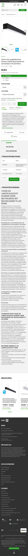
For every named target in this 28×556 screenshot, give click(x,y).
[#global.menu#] (25, 5)
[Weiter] (26, 49)
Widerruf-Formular (5, 469)
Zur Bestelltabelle (11, 100)
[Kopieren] (11, 66)
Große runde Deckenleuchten (7, 510)
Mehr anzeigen (14, 179)
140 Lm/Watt (19, 173)
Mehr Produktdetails (7, 128)
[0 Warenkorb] (21, 5)
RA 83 (17, 181)
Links (2, 484)
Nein (17, 177)
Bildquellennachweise (5, 480)
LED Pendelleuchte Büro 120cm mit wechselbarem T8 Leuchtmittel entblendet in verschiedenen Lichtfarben (9, 400)
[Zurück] (3, 31)
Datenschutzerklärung (5, 475)
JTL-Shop (10, 546)
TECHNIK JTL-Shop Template (19, 546)
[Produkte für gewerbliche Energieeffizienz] (3, 5)
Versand (10, 72)
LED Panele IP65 (4, 495)
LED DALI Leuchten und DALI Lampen (8, 508)
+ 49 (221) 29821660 (6, 428)
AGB (2, 473)
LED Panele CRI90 (4, 493)
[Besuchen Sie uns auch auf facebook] (7, 420)
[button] (10, 389)
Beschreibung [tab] (9, 143)
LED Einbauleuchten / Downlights (8, 499)
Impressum (3, 471)
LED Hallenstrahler (5, 506)
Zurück (2, 14)
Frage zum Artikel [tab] (10, 147)
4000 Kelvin (18, 169)
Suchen (23, 10)
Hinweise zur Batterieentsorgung (8, 482)
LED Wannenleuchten (5, 502)
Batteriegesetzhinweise (6, 477)
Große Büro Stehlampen (6, 515)
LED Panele (3, 491)
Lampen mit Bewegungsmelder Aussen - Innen (10, 512)
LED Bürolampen (4, 504)
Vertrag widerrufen (14, 548)
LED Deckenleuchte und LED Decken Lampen (11, 14)
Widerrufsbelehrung (5, 467)
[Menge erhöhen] (14, 104)
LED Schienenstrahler (5, 497)
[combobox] (14, 87)
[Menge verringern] (3, 104)
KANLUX (3, 56)
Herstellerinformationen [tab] (11, 151)
